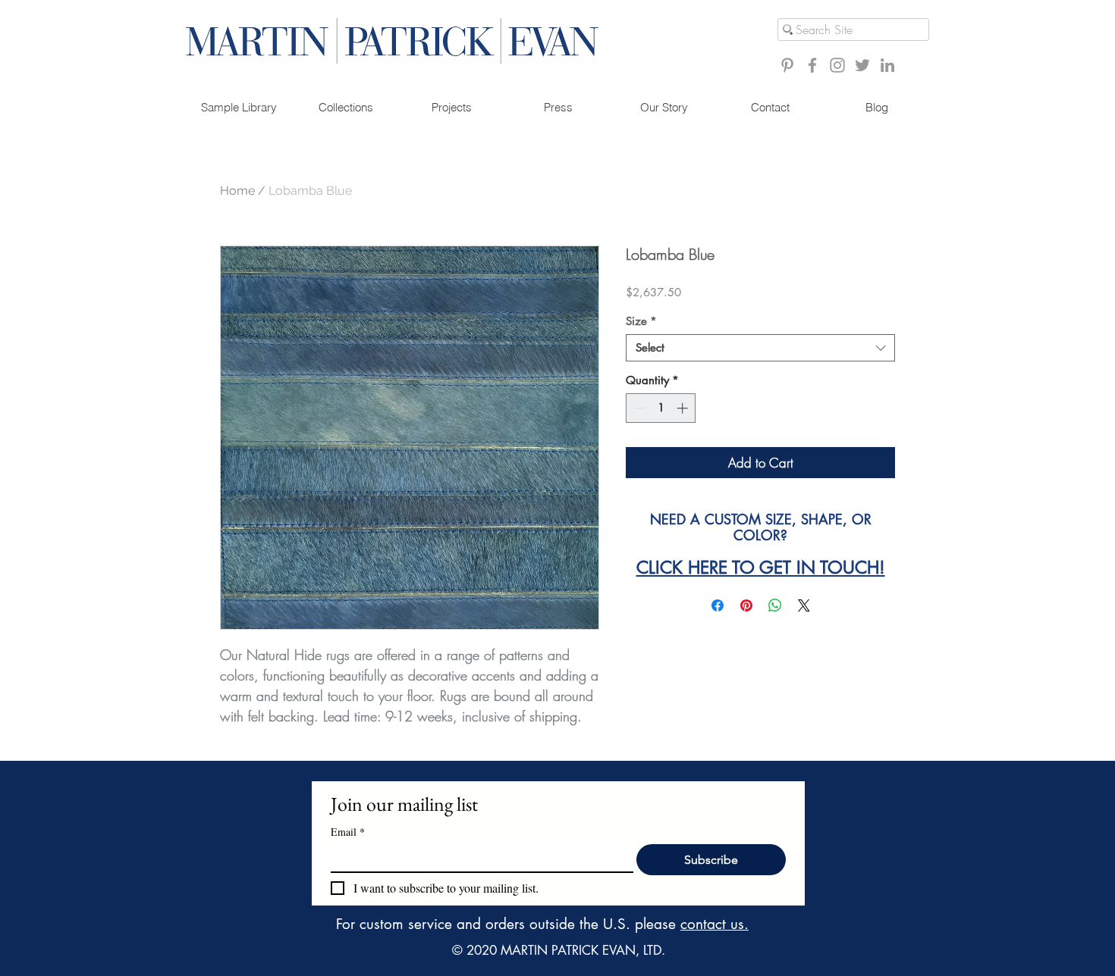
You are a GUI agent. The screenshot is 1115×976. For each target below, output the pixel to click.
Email (348, 831)
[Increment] (684, 408)
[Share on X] (804, 605)
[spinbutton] (661, 408)
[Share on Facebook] (717, 605)
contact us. (714, 924)
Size (641, 321)
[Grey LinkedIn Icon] (887, 65)
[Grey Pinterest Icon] (787, 65)
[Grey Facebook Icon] (812, 65)
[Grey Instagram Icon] (837, 65)
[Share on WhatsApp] (775, 605)
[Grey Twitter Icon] (862, 65)
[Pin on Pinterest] (746, 605)
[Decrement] (638, 408)
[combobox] (760, 347)
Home (237, 190)
